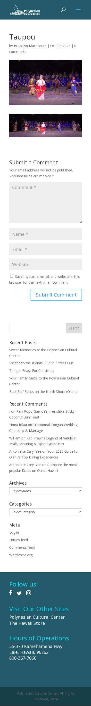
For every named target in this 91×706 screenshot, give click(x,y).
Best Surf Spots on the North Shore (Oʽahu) (43, 391)
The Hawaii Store (27, 623)
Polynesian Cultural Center (37, 617)
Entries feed (18, 539)
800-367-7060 (22, 658)
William (14, 438)
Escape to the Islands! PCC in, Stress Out (41, 363)
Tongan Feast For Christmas (31, 370)
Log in (14, 532)
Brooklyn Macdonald (30, 45)
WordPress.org (21, 555)
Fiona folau (18, 424)
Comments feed (22, 547)
